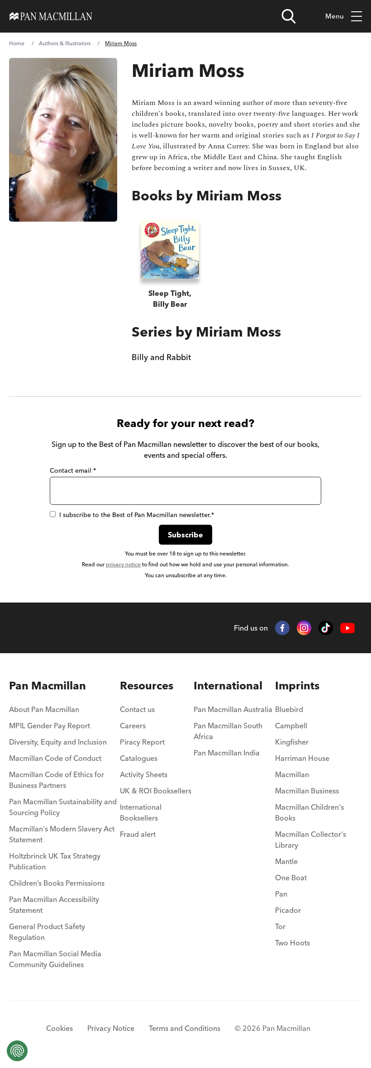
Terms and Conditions (184, 1028)
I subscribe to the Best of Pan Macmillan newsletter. (136, 515)
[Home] (51, 16)
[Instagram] (304, 628)
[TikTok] (326, 628)
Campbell (291, 725)
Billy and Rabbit (161, 357)
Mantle (286, 861)
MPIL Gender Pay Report (49, 725)
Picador (288, 910)
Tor (280, 926)
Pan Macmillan (47, 685)
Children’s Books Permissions (57, 883)
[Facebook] (282, 628)
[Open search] (288, 16)
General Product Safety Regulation (47, 932)
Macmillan (292, 774)
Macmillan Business (307, 790)
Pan (281, 893)
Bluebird (289, 709)
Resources (146, 685)
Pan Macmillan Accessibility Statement (54, 905)
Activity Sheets (143, 774)
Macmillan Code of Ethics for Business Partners (56, 780)
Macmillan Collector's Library (310, 840)
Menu (334, 16)
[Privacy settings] (17, 1050)
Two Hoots (292, 942)
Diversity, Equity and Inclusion (58, 741)
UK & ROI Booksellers (155, 790)
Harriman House (302, 758)
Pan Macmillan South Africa (228, 731)
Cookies (59, 1028)
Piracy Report (142, 741)
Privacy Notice (110, 1028)
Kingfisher (292, 741)
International (228, 685)
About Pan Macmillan (44, 709)
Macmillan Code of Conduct (55, 758)
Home (16, 43)
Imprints (297, 685)
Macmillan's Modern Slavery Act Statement (61, 834)
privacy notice (123, 564)
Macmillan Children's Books (309, 812)
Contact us (137, 709)
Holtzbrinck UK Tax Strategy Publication (54, 861)
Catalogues (138, 758)
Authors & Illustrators (64, 43)
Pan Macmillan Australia (233, 709)
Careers (133, 725)
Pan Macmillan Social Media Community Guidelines (55, 959)
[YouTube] (347, 628)
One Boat (291, 877)
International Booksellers (141, 812)
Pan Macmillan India (227, 752)
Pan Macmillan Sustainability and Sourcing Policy (63, 807)
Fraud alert (138, 834)
